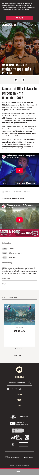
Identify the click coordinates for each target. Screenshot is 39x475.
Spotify (28, 191)
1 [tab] (15, 348)
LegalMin (12, 465)
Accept (19, 18)
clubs (19, 400)
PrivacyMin (19, 465)
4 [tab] (21, 348)
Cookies (26, 9)
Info (19, 405)
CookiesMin (26, 465)
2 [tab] (17, 348)
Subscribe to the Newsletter (17, 382)
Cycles (19, 394)
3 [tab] (19, 348)
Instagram (7, 191)
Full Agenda (17, 355)
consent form (31, 273)
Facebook (18, 191)
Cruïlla (4, 284)
